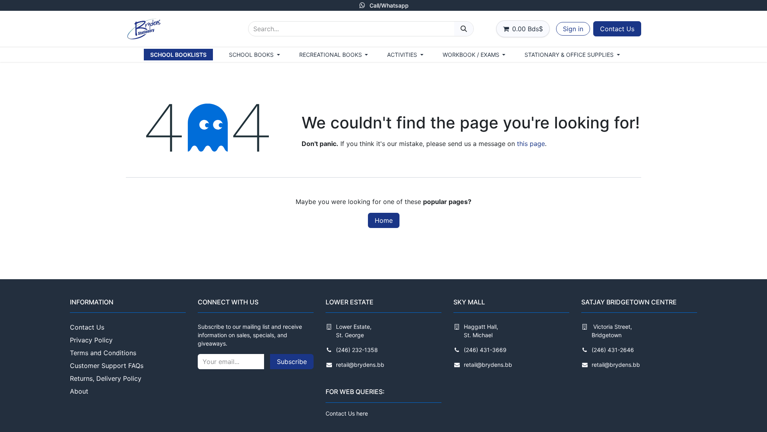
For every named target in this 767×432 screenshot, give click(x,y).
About (79, 391)
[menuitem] (178, 54)
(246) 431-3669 (485, 349)
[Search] (463, 29)
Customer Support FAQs (106, 366)
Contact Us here (347, 413)
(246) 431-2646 (613, 349)
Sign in (573, 29)
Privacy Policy (91, 340)
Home (384, 220)
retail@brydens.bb (360, 364)
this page (531, 144)
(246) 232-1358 (357, 349)
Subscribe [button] (292, 362)
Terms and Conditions (103, 353)
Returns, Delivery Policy (105, 378)
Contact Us (617, 29)
